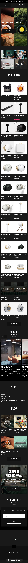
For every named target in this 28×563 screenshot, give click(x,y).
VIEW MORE (9, 31)
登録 (14, 521)
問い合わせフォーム (14, 488)
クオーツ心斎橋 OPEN (5, 396)
